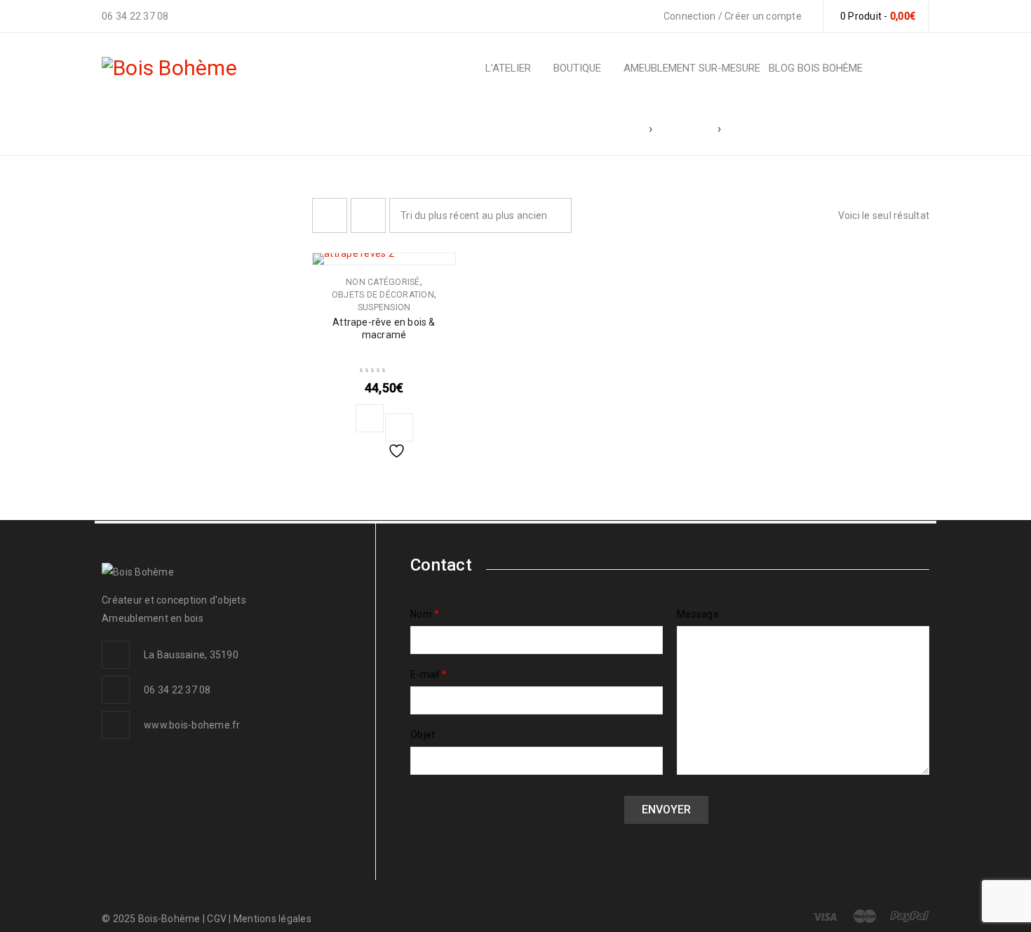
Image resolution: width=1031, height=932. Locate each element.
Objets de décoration (383, 295)
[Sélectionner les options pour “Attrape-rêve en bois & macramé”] (370, 418)
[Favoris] (399, 427)
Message (698, 614)
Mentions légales (272, 918)
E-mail (428, 674)
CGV (218, 918)
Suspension (384, 307)
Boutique (684, 128)
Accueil (620, 128)
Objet (422, 734)
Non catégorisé (383, 282)
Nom (424, 614)
